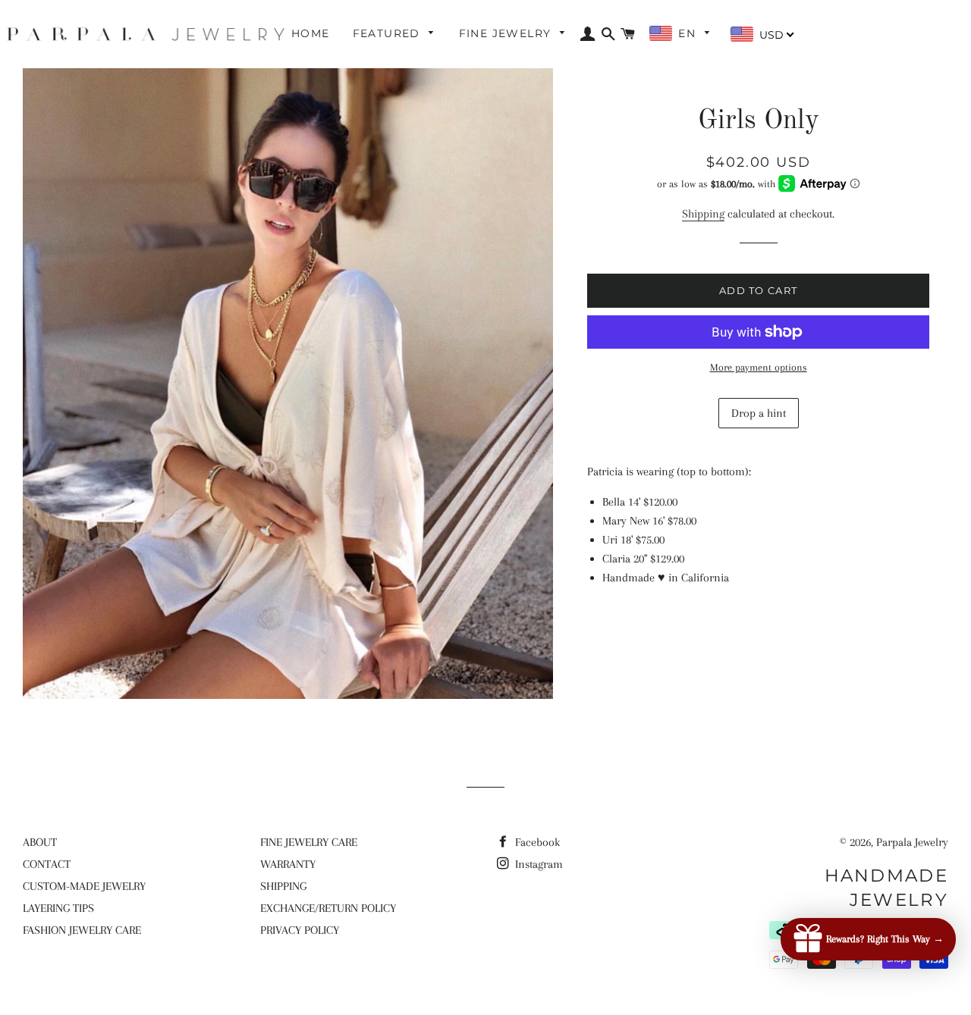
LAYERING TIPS (58, 908)
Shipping (703, 214)
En (688, 33)
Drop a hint (758, 413)
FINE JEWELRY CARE (308, 842)
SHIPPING (283, 886)
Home (310, 33)
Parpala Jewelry (912, 842)
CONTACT (47, 864)
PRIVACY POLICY (299, 930)
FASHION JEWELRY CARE (82, 930)
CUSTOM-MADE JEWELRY (84, 886)
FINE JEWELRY (507, 33)
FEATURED (389, 33)
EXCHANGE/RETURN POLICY (328, 908)
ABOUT (40, 842)
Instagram (537, 864)
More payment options (758, 367)
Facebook (536, 842)
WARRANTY (288, 864)
